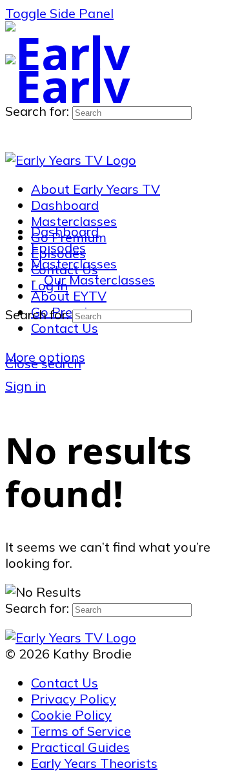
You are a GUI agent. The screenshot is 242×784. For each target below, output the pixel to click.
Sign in (25, 386)
